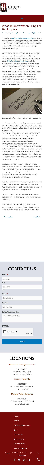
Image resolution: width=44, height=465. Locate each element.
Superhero (22, 455)
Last (3, 290)
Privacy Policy (19, 444)
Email (5, 303)
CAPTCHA (5, 326)
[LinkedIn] (24, 460)
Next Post (37, 217)
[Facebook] (14, 460)
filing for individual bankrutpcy (17, 61)
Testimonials (19, 439)
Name (5, 275)
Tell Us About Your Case (10, 312)
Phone (5, 294)
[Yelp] (29, 460)
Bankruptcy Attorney (22, 425)
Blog (15, 430)
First (3, 282)
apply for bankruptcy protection (22, 38)
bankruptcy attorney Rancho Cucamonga (17, 33)
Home (16, 416)
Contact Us (18, 434)
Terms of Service (20, 448)
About (16, 421)
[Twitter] (19, 460)
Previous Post (7, 217)
